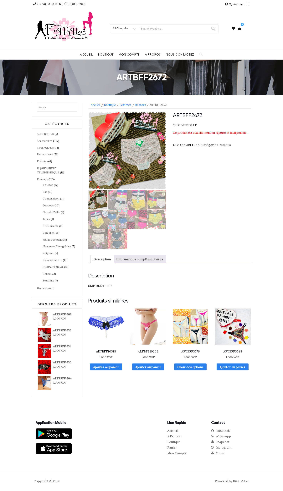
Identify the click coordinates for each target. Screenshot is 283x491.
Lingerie (48, 232)
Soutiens (48, 280)
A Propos (153, 54)
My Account (236, 4)
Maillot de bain (52, 239)
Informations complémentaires (139, 259)
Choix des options (190, 367)
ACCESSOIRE (45, 134)
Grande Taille (51, 212)
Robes (47, 274)
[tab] (102, 259)
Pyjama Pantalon (53, 267)
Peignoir (48, 253)
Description (102, 259)
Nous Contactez (180, 54)
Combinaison (51, 198)
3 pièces (48, 185)
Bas (45, 192)
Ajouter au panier (106, 367)
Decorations (45, 154)
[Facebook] (248, 4)
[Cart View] (239, 28)
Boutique (106, 54)
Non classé (44, 288)
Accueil (86, 54)
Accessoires (44, 141)
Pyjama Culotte (52, 260)
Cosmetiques (45, 147)
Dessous (48, 205)
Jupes (46, 219)
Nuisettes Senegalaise (57, 246)
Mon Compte (129, 54)
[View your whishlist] (233, 28)
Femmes (42, 179)
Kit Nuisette (51, 226)
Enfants (42, 161)
